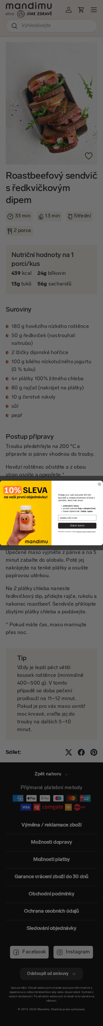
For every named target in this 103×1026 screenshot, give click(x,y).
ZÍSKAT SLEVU (77, 526)
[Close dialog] (99, 484)
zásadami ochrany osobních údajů (85, 531)
